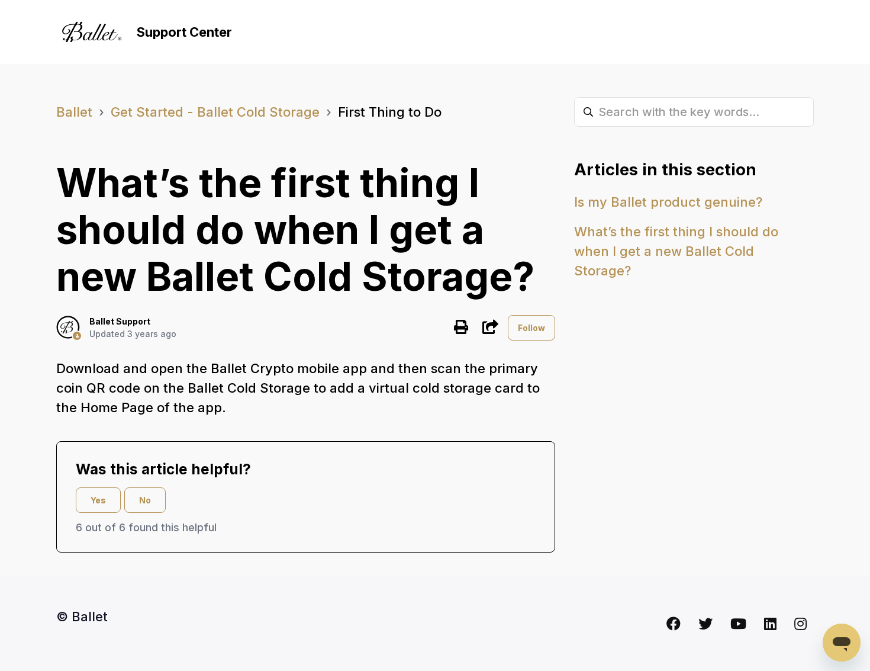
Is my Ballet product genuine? (668, 202)
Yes (98, 500)
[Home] (91, 32)
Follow (531, 328)
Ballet (74, 112)
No (145, 500)
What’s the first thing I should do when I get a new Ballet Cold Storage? (676, 251)
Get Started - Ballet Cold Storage (215, 112)
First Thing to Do (390, 112)
